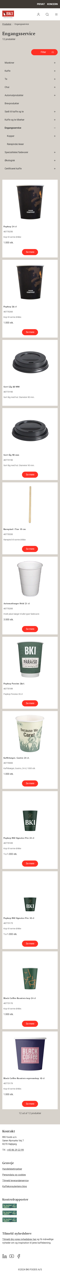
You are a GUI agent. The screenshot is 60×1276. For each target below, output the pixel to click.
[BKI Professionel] (8, 14)
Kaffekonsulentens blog (14, 1186)
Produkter (6, 24)
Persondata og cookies (14, 1174)
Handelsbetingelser (12, 1169)
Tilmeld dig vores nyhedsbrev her (19, 1239)
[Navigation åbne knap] (56, 14)
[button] (38, 14)
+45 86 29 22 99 (15, 1150)
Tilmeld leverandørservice (15, 1180)
